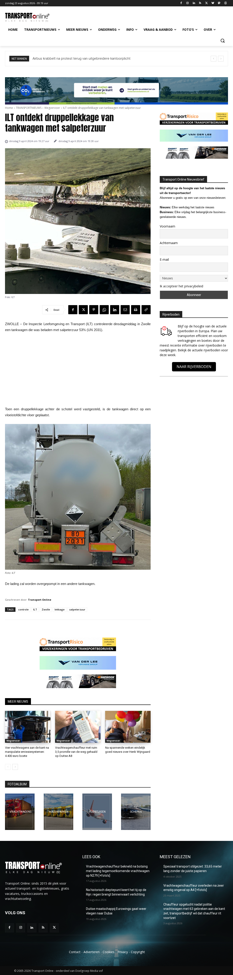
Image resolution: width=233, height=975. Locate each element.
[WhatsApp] (104, 309)
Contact (75, 952)
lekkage (60, 609)
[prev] (213, 58)
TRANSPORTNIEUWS (28, 108)
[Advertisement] (78, 371)
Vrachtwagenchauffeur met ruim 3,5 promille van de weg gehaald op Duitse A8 (76, 752)
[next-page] (15, 767)
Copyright (138, 952)
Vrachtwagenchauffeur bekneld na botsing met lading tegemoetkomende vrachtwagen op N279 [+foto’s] (117, 871)
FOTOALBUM (17, 784)
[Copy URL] (146, 309)
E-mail (164, 259)
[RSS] (200, 3)
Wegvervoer (52, 108)
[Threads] (225, 3)
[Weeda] (20, 812)
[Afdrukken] (135, 309)
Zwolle (46, 609)
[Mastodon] (219, 3)
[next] (221, 58)
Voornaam (167, 226)
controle (23, 609)
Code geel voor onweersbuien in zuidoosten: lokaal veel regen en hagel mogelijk (96, 58)
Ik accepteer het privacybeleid (181, 286)
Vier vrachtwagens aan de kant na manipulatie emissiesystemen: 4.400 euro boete (27, 752)
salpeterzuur (77, 609)
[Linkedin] (193, 3)
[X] (206, 3)
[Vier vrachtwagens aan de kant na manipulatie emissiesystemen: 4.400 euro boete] (28, 727)
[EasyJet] (97, 812)
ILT (35, 609)
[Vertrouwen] (136, 812)
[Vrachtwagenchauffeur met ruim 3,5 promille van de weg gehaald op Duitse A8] (78, 727)
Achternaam (169, 243)
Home (9, 108)
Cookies (108, 952)
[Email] (125, 309)
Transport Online (39, 599)
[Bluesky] (212, 3)
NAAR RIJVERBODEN (194, 366)
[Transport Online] (31, 17)
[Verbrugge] (58, 812)
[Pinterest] (93, 309)
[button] (222, 40)
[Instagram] (187, 3)
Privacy (122, 952)
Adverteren (92, 952)
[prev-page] (8, 767)
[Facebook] (181, 3)
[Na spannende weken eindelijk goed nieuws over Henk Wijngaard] (128, 727)
